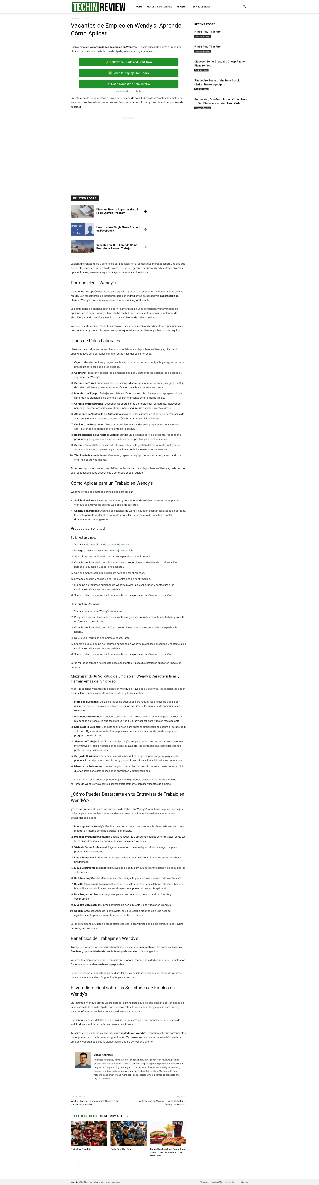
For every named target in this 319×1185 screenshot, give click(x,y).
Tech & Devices (200, 6)
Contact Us (217, 1182)
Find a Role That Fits (81, 1149)
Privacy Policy (231, 1182)
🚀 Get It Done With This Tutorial (129, 84)
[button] (244, 6)
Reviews (182, 6)
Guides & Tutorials (159, 6)
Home (139, 6)
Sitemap (244, 1182)
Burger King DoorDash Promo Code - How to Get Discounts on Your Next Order (167, 1152)
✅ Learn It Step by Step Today (128, 73)
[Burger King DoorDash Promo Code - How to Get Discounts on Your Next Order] (168, 1133)
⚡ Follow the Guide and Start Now (129, 62)
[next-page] (78, 1162)
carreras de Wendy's (119, 544)
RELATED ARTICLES (84, 1116)
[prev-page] (73, 1162)
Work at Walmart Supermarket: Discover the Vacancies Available (95, 1103)
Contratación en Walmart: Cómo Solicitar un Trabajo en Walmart (162, 1103)
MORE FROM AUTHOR (114, 1116)
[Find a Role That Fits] (89, 1133)
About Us (204, 1182)
